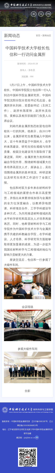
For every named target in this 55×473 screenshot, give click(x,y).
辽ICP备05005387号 (40, 421)
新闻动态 (46, 35)
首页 (38, 35)
